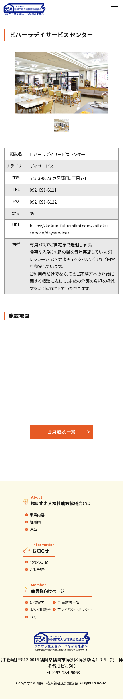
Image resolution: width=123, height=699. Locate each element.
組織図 (35, 522)
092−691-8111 (43, 190)
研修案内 (37, 602)
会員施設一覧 (61, 432)
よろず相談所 (40, 609)
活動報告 (37, 569)
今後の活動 (39, 562)
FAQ (33, 617)
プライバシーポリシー (74, 609)
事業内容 (37, 515)
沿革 (33, 529)
